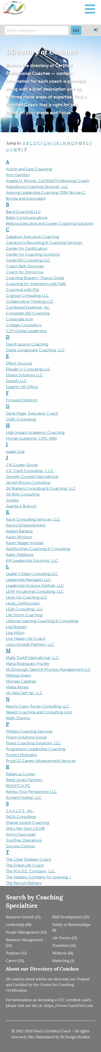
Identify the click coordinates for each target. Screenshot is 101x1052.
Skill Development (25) (70, 917)
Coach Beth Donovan (25, 266)
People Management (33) (26, 932)
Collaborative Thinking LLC (29, 301)
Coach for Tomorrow (25, 272)
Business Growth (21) (23, 917)
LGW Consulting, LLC (24, 609)
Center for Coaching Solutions (33, 254)
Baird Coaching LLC (23, 211)
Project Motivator (21, 754)
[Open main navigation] (90, 9)
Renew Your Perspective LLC (31, 791)
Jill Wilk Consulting (22, 494)
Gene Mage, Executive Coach (32, 413)
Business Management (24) (24, 943)
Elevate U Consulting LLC (28, 369)
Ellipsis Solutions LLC (24, 375)
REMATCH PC (18, 785)
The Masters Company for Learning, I (38, 877)
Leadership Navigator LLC (28, 579)
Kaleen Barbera (19, 531)
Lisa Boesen (16, 626)
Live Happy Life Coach (25, 638)
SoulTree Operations (24, 840)
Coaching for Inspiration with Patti (36, 283)
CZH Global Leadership (26, 331)
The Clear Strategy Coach (28, 859)
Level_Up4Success (22, 603)
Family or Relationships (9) (71, 928)
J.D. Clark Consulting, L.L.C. (30, 470)
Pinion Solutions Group (26, 737)
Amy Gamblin (18, 174)
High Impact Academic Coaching (35, 432)
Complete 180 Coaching (28, 313)
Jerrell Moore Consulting (28, 482)
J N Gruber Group (22, 464)
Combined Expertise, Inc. (28, 307)
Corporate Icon (19, 319)
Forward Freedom (22, 400)
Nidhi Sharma (18, 718)
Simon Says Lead (21, 834)
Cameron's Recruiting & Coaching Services (44, 242)
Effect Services (19, 363)
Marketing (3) (63, 961)
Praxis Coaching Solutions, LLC (33, 743)
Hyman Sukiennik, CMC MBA (31, 438)
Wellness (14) (62, 953)
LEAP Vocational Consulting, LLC (35, 591)
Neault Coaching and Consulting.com (39, 712)
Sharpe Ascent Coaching (27, 822)
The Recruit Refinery (24, 883)
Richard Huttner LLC (24, 797)
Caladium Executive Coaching (32, 236)
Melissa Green (18, 675)
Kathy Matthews (20, 554)
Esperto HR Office (22, 386)
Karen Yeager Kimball (24, 542)
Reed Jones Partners (24, 779)
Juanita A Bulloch (21, 506)
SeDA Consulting (21, 816)
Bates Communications (26, 217)
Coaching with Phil (22, 289)
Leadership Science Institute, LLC (35, 585)
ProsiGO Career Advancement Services (41, 760)
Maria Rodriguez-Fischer (28, 663)
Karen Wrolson (19, 537)
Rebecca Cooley (20, 774)
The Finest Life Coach (25, 865)
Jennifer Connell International (32, 476)
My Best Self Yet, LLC (24, 693)
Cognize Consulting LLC (27, 295)
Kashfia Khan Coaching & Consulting (38, 548)
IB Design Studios (75, 1037)
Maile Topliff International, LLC (32, 657)
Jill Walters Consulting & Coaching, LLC (41, 488)
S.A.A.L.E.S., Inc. (20, 810)
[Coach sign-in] (96, 30)
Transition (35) (64, 946)
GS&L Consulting (21, 419)
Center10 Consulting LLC (28, 260)
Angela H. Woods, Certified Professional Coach (47, 180)
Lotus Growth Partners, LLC (30, 644)
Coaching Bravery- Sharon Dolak (35, 278)
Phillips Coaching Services (29, 731)
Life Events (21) (64, 938)
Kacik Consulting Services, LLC (33, 519)
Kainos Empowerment (25, 525)
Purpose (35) (16, 953)
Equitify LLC (16, 381)
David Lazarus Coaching (27, 344)
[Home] (14, 7)
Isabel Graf (15, 451)
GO (76, 30)
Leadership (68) (18, 925)
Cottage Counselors (23, 325)
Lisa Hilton (15, 632)
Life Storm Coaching (24, 615)
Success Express (20, 846)
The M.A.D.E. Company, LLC (30, 871)
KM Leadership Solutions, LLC (32, 560)
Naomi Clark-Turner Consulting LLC (37, 706)
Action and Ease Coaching (29, 169)
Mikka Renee (17, 687)
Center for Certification (26, 248)
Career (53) (15, 961)
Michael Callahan (21, 681)
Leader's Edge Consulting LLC (32, 573)
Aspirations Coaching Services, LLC (37, 186)
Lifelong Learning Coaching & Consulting (42, 620)
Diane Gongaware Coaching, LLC (35, 350)
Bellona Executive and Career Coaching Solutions (49, 223)
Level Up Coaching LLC (26, 597)
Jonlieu (12, 500)
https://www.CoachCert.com (68, 1006)
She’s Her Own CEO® (25, 828)
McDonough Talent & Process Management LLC (48, 669)
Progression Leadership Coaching (35, 749)
